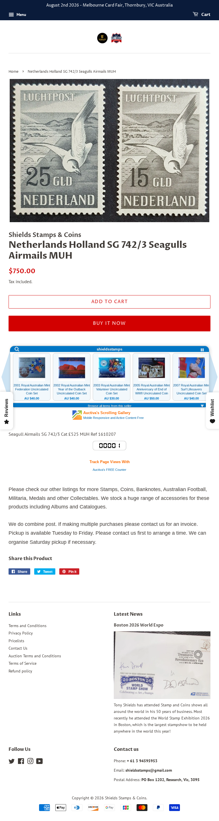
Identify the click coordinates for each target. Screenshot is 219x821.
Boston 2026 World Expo (138, 625)
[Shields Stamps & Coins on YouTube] (39, 762)
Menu (20, 14)
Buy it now (109, 323)
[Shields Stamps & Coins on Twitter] (12, 762)
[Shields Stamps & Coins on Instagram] (30, 762)
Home (14, 71)
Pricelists (16, 640)
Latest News (128, 614)
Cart (205, 14)
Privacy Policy (21, 633)
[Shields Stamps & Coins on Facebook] (21, 762)
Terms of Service (22, 663)
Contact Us (18, 648)
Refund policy (20, 671)
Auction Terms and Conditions (35, 655)
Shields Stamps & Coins (125, 797)
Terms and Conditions (27, 625)
